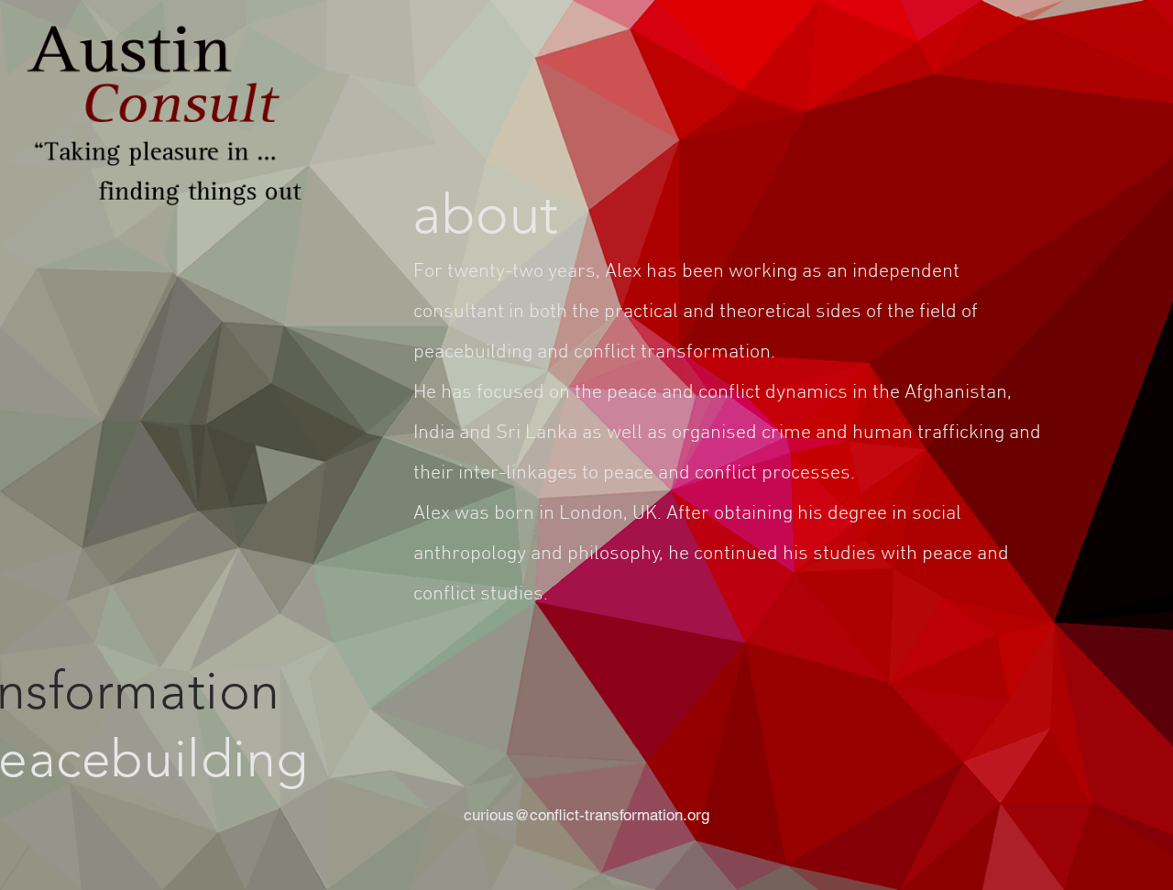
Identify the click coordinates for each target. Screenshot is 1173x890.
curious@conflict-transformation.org (586, 815)
